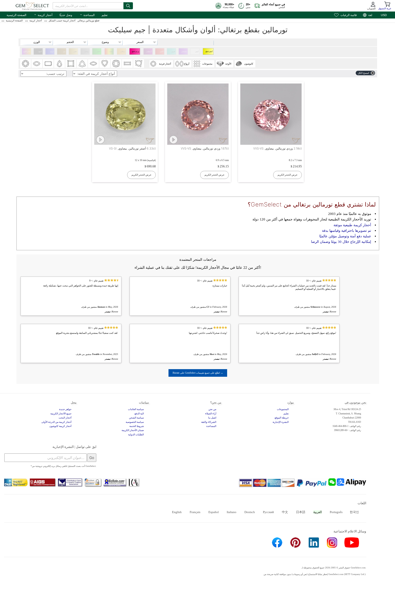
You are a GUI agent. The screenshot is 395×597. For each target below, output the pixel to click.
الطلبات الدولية (136, 434)
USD (384, 15)
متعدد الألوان (110, 53)
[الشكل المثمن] (48, 63)
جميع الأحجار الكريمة (60, 413)
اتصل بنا (212, 417)
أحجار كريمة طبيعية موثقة (352, 225)
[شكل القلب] (104, 63)
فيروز (173, 51)
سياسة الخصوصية (135, 422)
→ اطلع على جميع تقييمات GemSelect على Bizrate (198, 372)
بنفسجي (184, 51)
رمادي (87, 51)
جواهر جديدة (65, 409)
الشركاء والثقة (208, 422)
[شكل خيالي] (138, 63)
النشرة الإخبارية (281, 422)
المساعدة (87, 14)
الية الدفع (139, 413)
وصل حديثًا (65, 15)
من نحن (212, 409)
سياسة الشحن (136, 417)
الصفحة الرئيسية (16, 15)
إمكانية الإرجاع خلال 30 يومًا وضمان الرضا (341, 242)
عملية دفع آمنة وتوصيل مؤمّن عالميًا (345, 236)
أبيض (197, 51)
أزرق (51, 51)
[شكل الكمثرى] (59, 63)
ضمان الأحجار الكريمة (133, 430)
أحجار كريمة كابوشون (60, 426)
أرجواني (149, 51)
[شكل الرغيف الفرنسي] (127, 63)
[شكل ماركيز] (93, 63)
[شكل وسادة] (116, 63)
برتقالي (122, 51)
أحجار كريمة (43, 14)
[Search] (128, 5)
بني (64, 51)
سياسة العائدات (136, 409)
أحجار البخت (65, 417)
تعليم (105, 15)
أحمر (161, 51)
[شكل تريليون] (82, 63)
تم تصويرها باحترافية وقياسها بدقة (346, 231)
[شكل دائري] (25, 63)
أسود (40, 51)
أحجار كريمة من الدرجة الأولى (56, 422)
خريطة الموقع (282, 417)
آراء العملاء (210, 413)
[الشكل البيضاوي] (36, 63)
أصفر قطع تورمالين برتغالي (209, 53)
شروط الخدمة (136, 426)
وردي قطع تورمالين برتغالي (135, 53)
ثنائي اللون (26, 51)
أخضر (98, 51)
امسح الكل (363, 73)
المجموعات (283, 409)
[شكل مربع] (70, 63)
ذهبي (75, 51)
